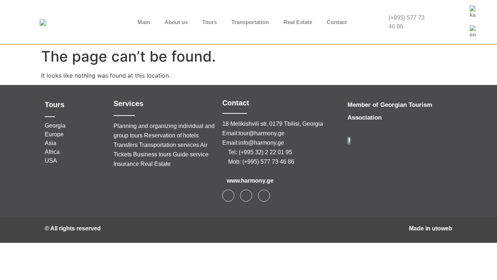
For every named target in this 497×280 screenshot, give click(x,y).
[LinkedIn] (449, 29)
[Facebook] (449, 14)
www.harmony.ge (250, 181)
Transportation (250, 22)
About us (176, 22)
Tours (209, 22)
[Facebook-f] (228, 196)
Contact (337, 22)
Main (144, 22)
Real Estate (297, 22)
